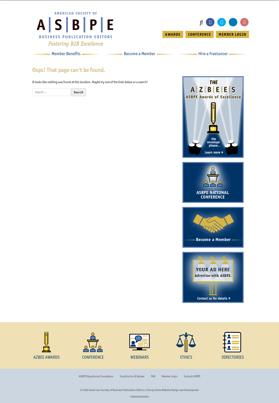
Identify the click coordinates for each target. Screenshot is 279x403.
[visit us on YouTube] (244, 22)
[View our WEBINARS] (139, 342)
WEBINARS (140, 357)
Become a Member (213, 240)
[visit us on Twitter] (221, 22)
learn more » (213, 153)
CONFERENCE (199, 34)
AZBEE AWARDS (46, 357)
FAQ (153, 376)
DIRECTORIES (233, 357)
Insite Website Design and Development (177, 390)
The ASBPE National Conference (213, 182)
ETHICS (186, 357)
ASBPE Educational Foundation (96, 376)
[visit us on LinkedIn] (233, 22)
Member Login (169, 376)
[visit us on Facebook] (210, 22)
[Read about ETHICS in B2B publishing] (186, 342)
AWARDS (172, 34)
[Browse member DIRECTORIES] (232, 342)
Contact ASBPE (192, 376)
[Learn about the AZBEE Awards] (46, 342)
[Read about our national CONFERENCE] (93, 342)
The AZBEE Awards (213, 104)
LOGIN (232, 34)
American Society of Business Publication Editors (116, 390)
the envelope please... (213, 142)
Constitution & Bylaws (132, 376)
